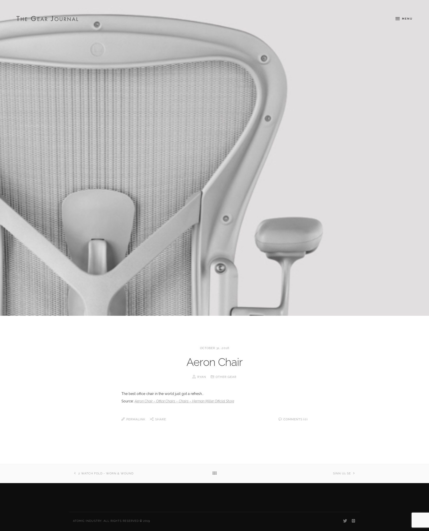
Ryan (201, 377)
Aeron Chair (214, 362)
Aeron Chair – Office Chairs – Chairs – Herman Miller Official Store (184, 401)
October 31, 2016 (214, 348)
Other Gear (226, 377)
